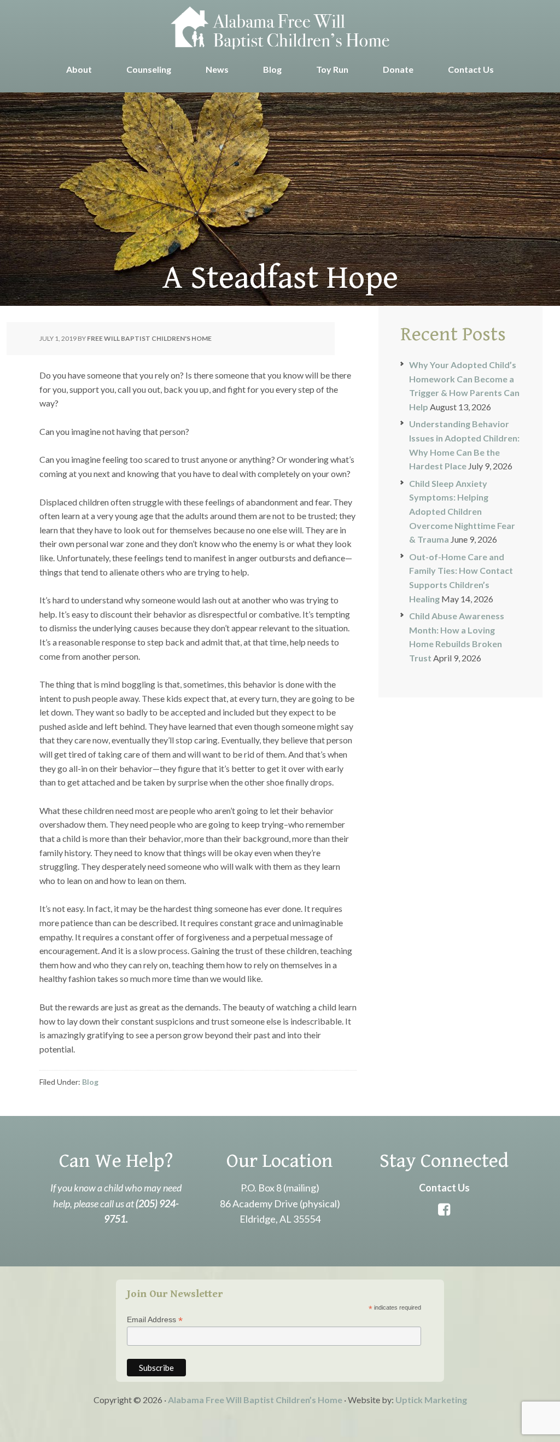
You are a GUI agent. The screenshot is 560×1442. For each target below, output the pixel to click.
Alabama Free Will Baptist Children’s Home (255, 1399)
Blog (90, 1081)
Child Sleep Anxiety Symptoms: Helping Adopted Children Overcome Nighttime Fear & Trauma (462, 511)
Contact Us (444, 1188)
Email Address (155, 1320)
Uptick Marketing (431, 1399)
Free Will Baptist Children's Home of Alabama (280, 27)
